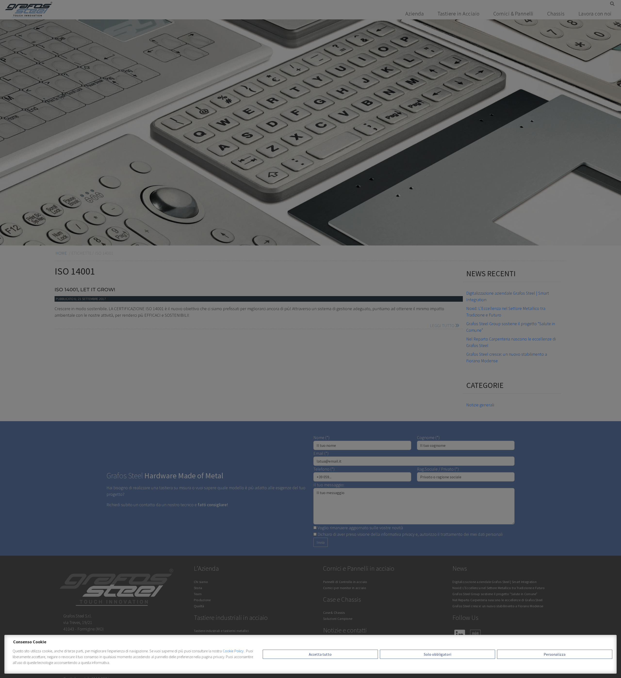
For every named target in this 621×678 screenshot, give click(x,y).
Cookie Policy (233, 651)
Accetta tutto (320, 654)
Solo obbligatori (437, 654)
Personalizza (554, 654)
